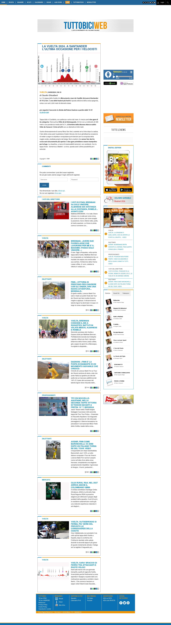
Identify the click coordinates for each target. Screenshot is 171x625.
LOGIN (44, 185)
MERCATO (46, 480)
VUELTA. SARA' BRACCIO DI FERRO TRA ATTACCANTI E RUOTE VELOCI (84, 565)
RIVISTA (11, 2)
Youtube (89, 600)
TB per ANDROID (44, 600)
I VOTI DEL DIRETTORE (51, 199)
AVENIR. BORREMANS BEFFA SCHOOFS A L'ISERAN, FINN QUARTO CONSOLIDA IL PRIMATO (120, 247)
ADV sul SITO (107, 598)
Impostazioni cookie (44, 609)
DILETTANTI (46, 279)
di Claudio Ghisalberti (49, 95)
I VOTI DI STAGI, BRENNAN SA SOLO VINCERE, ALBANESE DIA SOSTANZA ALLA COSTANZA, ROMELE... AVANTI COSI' (84, 207)
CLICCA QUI (44, 112)
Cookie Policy (42, 607)
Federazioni (126, 293)
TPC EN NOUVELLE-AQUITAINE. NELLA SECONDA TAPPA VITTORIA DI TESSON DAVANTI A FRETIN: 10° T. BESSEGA (84, 403)
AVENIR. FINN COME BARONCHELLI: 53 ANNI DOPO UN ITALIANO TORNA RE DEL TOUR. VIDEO (83, 445)
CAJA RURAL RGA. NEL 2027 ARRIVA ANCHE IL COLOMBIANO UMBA (84, 485)
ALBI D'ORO (58, 2)
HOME (3, 2)
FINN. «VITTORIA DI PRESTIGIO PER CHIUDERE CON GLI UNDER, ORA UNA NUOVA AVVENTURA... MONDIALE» (83, 286)
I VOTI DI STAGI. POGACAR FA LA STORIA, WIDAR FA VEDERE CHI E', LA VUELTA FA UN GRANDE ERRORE (120, 273)
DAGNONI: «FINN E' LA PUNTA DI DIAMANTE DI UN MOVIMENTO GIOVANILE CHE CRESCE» (84, 365)
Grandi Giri (116, 293)
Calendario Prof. (76, 600)
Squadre (73, 598)
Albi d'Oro (61, 605)
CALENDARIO (39, 2)
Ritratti (60, 598)
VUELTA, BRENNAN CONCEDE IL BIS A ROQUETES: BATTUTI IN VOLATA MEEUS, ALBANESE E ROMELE (84, 325)
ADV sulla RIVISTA (109, 600)
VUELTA (43, 92)
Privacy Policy (42, 604)
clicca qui (61, 191)
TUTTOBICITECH (78, 2)
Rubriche (107, 293)
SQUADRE (20, 2)
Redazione (41, 602)
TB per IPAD (42, 598)
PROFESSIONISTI (48, 395)
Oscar (60, 602)
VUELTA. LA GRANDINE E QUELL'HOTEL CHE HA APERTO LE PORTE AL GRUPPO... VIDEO (119, 235)
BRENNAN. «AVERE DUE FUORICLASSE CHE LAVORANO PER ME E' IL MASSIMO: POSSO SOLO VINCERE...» (82, 245)
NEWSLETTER (91, 2)
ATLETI (29, 2)
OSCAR (49, 2)
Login (162, 2)
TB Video (90, 598)
